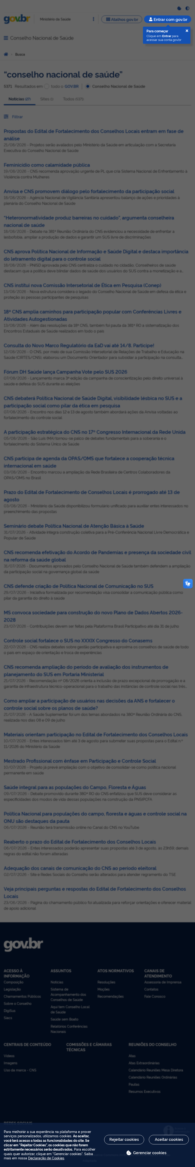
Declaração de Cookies (46, 1158)
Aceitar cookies (169, 1139)
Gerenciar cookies (149, 1152)
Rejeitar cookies (124, 1139)
